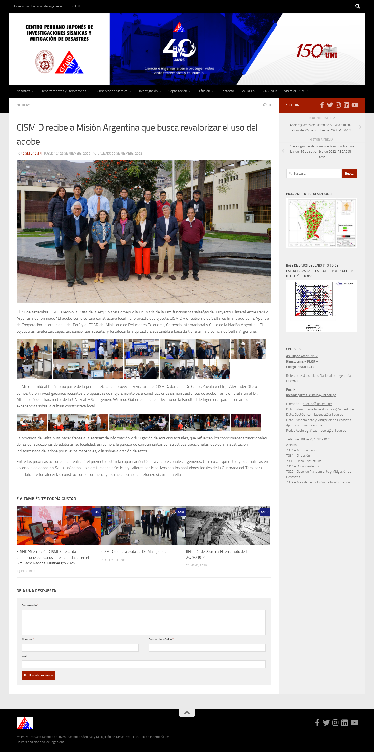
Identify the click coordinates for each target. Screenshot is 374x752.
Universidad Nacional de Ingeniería (37, 6)
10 (267, 512)
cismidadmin (32, 153)
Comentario (30, 605)
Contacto (227, 91)
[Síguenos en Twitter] (330, 105)
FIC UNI (75, 6)
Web (24, 656)
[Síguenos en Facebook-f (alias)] (322, 105)
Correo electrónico (161, 639)
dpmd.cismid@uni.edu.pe (304, 425)
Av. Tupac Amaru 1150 (302, 356)
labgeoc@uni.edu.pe (328, 414)
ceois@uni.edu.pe (333, 431)
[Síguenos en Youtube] (354, 105)
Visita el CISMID (296, 91)
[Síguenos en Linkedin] (346, 105)
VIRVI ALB (269, 91)
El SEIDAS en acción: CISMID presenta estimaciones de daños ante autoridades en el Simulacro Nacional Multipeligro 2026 (53, 557)
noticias (24, 105)
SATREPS (248, 91)
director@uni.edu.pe (317, 404)
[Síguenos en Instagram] (338, 105)
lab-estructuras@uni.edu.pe (334, 409)
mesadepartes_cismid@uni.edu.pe (311, 395)
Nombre (28, 639)
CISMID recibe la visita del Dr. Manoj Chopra (135, 551)
